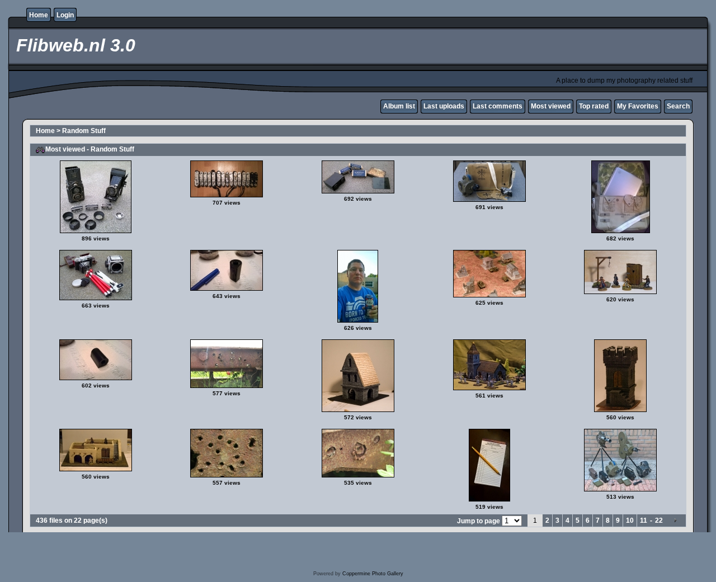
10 (630, 520)
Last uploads (443, 106)
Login (65, 15)
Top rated (594, 106)
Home (38, 15)
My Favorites (637, 106)
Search (678, 106)
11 (643, 520)
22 (659, 520)
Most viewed (551, 106)
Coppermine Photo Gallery (372, 573)
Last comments (497, 106)
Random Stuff (84, 131)
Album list (399, 106)
